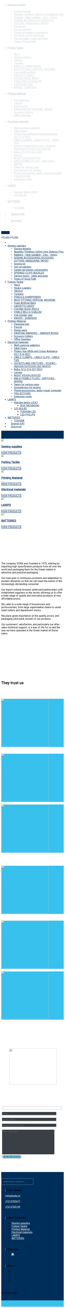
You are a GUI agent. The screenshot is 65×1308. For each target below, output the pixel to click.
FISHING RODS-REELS (26, 78)
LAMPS (12, 185)
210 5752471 (12, 1201)
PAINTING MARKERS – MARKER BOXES (36, 333)
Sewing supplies (17, 4)
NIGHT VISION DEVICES (27, 158)
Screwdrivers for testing (27, 170)
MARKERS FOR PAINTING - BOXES (33, 109)
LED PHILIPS (27, 414)
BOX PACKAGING (29, 405)
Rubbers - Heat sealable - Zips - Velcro (35, 17)
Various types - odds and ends (31, 38)
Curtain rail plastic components (31, 32)
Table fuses (20, 131)
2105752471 (23, 227)
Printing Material (17, 93)
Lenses (18, 155)
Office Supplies (22, 115)
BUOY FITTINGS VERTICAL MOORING (34, 69)
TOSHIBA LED (28, 411)
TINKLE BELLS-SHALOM (27, 81)
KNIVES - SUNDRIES (25, 87)
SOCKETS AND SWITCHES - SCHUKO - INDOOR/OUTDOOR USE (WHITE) (35, 148)
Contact (5, 232)
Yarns (17, 54)
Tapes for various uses (26, 167)
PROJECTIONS (22, 176)
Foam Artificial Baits (25, 72)
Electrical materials (18, 121)
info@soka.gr (8, 227)
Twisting (18, 63)
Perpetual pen (21, 100)
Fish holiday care (23, 84)
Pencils (18, 103)
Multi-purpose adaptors (27, 127)
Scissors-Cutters (23, 112)
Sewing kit (19, 26)
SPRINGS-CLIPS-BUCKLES (29, 35)
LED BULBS (20, 195)
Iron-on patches (22, 29)
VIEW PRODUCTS (11, 452)
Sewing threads (22, 11)
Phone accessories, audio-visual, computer (37, 173)
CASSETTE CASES (24, 75)
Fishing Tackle (15, 47)
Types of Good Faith (25, 41)
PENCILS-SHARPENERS (27, 66)
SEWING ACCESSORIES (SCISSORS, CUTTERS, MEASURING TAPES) (34, 22)
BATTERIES (14, 201)
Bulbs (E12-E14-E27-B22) (28, 152)
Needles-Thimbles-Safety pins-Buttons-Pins (39, 14)
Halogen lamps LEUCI (26, 192)
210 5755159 (12, 1206)
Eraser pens (20, 106)
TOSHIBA (19, 207)
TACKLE (18, 60)
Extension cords (23, 179)
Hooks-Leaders (22, 57)
